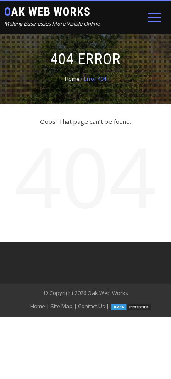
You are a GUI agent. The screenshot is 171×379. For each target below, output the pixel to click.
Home (37, 306)
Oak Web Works (47, 12)
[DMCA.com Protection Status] (131, 306)
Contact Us (91, 306)
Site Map (62, 306)
